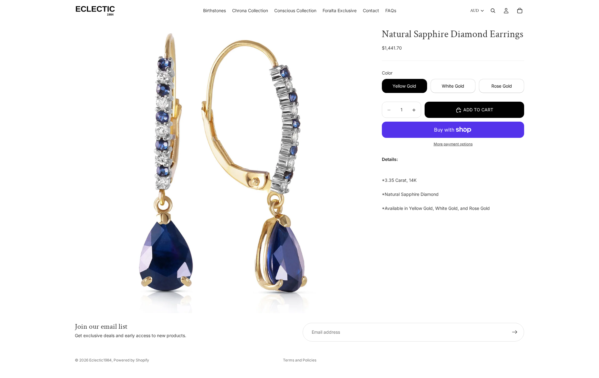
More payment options (453, 144)
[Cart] (520, 10)
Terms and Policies (299, 360)
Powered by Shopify (131, 360)
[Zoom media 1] (221, 167)
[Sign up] (514, 332)
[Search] (493, 10)
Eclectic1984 (100, 360)
